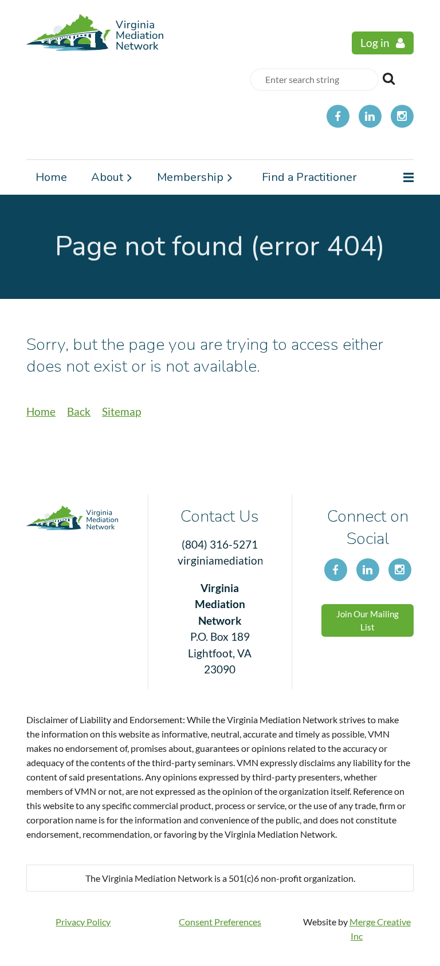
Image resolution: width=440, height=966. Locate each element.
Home (41, 411)
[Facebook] (338, 116)
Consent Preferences (220, 921)
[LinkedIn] (370, 116)
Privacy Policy (83, 921)
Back (79, 411)
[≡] (396, 177)
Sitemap (121, 411)
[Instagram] (402, 116)
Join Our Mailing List (367, 620)
